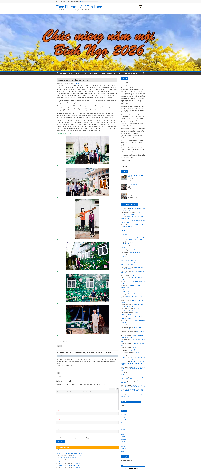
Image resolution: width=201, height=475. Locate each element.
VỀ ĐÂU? (58, 462)
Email (58, 420)
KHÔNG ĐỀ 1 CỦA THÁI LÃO (133, 294)
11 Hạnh (123, 417)
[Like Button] (59, 346)
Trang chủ (63, 73)
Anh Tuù (123, 446)
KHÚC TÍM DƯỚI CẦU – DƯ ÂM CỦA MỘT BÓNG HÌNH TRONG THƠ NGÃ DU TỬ (132, 390)
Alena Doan (124, 427)
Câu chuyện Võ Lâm (131, 73)
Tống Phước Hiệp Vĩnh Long (79, 6)
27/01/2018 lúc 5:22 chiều (61, 358)
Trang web (59, 429)
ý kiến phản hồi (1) (78, 83)
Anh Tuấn (123, 444)
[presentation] (57, 392)
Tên (57, 411)
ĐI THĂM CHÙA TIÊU (137, 250)
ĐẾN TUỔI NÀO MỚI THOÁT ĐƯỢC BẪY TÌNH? (69, 454)
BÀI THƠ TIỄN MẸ (138, 325)
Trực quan (112, 389)
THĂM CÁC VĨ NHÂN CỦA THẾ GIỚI (88, 1)
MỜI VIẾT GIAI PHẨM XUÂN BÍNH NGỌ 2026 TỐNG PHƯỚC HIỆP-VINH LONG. (133, 363)
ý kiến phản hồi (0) (77, 452)
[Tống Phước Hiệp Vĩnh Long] (57, 73)
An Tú (122, 432)
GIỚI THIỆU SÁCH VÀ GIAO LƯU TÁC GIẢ (67, 466)
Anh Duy (123, 434)
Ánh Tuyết (123, 449)
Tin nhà (70, 73)
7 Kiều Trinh (124, 419)
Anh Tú (123, 441)
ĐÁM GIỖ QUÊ (133, 275)
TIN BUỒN (135, 347)
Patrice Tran (124, 357)
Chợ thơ (103, 73)
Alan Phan (123, 424)
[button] (57, 392)
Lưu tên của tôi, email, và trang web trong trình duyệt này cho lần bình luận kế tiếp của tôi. (84, 438)
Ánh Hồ (123, 436)
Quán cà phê (79, 73)
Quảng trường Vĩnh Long (137, 237)
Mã (117, 389)
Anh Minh (123, 439)
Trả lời (60, 376)
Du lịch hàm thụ (112, 73)
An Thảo (123, 429)
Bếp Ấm (121, 73)
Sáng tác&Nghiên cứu (92, 73)
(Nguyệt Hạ (124, 415)
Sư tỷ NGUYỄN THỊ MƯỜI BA (64, 450)
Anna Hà (123, 451)
